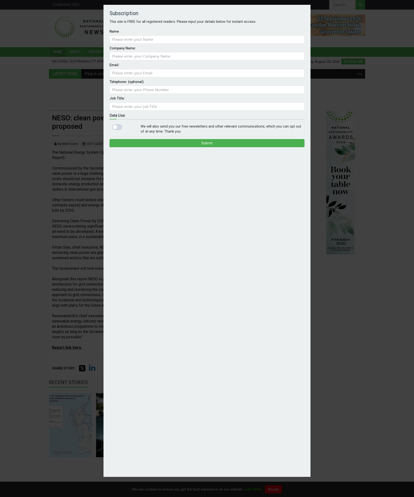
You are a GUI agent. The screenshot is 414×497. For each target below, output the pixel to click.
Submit (207, 143)
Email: (114, 65)
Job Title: (117, 98)
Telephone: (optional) (126, 82)
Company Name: (122, 48)
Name (114, 31)
